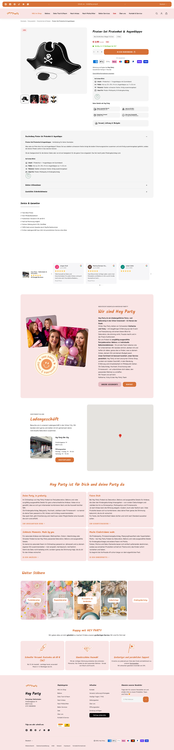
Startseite (23, 21)
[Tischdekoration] (60, 600)
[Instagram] (6, 4)
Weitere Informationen (33, 185)
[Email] (23, 4)
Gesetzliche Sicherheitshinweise (36, 191)
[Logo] (12, 13)
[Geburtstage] (140, 600)
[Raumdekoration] (87, 600)
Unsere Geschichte (110, 384)
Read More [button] (58, 281)
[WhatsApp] (28, 4)
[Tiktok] (19, 4)
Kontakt (129, 384)
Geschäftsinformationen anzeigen (103, 73)
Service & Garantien (30, 203)
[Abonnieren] (146, 699)
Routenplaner (65, 460)
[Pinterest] (14, 4)
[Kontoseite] (161, 13)
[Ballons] (34, 600)
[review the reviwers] (81, 266)
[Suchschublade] (156, 13)
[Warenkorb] (166, 13)
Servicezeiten (134, 663)
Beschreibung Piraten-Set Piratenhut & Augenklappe (43, 136)
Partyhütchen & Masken (44, 21)
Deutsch (28, 741)
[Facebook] (10, 4)
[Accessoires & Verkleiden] (114, 600)
